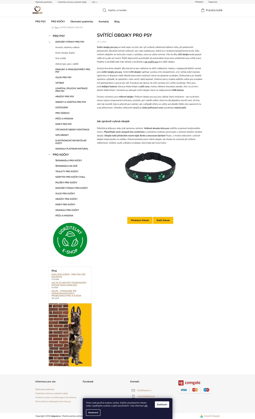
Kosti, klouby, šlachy (65, 52)
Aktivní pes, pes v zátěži (66, 63)
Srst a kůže (60, 58)
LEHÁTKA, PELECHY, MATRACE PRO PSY (71, 89)
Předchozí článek (140, 220)
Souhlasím (162, 404)
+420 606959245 (146, 396)
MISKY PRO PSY (63, 124)
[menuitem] (40, 21)
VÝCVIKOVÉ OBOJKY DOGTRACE (72, 129)
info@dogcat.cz (144, 390)
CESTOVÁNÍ (61, 107)
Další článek (163, 220)
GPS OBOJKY (62, 135)
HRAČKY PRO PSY (64, 96)
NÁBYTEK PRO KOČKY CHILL (70, 177)
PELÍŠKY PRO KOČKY (66, 182)
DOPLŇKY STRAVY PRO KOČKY (71, 188)
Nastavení (93, 412)
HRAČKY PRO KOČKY (66, 199)
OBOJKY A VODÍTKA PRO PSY (70, 102)
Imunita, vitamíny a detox (67, 47)
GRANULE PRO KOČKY (67, 210)
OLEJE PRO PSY (63, 77)
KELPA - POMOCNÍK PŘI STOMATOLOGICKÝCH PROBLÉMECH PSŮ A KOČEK (66, 293)
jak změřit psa (151, 61)
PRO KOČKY (61, 155)
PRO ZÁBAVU (62, 113)
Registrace (213, 2)
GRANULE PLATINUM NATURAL (71, 148)
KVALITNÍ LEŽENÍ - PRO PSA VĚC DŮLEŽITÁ (69, 275)
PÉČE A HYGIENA (64, 118)
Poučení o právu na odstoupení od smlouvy (55, 397)
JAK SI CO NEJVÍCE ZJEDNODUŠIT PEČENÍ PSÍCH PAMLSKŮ (69, 284)
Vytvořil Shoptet (212, 416)
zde (146, 405)
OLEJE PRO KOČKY (65, 193)
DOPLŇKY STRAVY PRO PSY (69, 41)
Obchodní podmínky (43, 2)
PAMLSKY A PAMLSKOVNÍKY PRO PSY (72, 70)
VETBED (59, 82)
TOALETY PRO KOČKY (66, 171)
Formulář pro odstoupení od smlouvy (53, 401)
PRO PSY (59, 36)
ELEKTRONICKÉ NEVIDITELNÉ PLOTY (70, 142)
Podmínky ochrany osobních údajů (72, 2)
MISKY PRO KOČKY (65, 204)
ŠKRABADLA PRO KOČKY (68, 160)
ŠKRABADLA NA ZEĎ (66, 166)
